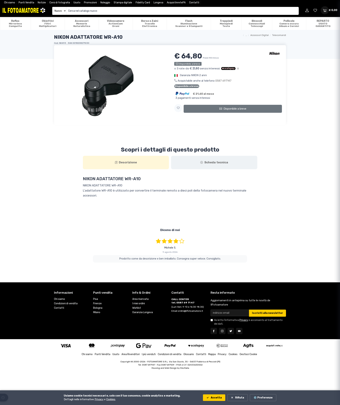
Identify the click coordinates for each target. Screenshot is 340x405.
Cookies (233, 354)
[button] (178, 108)
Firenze (97, 303)
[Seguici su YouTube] (239, 331)
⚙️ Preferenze (263, 397)
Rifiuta (239, 397)
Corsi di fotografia (59, 2)
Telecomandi (279, 35)
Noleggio (105, 2)
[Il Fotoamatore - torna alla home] (24, 10)
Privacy (243, 320)
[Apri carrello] (325, 10)
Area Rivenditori (130, 354)
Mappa (212, 354)
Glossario (188, 354)
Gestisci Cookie (248, 354)
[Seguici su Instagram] (222, 331)
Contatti (194, 2)
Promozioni (90, 2)
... (246, 35)
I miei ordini (138, 303)
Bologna (97, 307)
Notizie (42, 2)
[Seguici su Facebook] (214, 331)
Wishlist (136, 307)
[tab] (126, 162)
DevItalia (184, 368)
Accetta (216, 397)
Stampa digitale (123, 2)
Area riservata (140, 299)
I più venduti (149, 354)
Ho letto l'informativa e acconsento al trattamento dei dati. (248, 322)
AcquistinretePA (176, 2)
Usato (76, 2)
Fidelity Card (143, 2)
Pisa (95, 299)
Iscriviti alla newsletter (267, 313)
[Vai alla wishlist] (315, 10)
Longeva (158, 2)
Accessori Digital (259, 35)
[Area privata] (307, 10)
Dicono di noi (170, 230)
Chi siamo (9, 2)
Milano (96, 312)
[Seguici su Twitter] (231, 331)
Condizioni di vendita (66, 303)
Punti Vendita (26, 2)
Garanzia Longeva (142, 312)
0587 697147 (223, 80)
